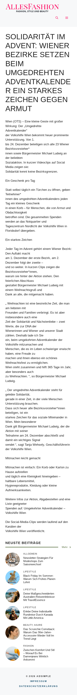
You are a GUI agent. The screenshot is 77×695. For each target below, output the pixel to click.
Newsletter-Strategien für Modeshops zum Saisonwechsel (38, 561)
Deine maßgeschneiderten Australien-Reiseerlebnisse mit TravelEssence (39, 596)
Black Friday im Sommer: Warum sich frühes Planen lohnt (39, 579)
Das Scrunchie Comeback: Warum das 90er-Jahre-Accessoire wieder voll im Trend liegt (39, 634)
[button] (57, 18)
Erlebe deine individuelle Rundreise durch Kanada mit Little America (38, 614)
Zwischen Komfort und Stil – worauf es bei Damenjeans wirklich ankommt (38, 654)
